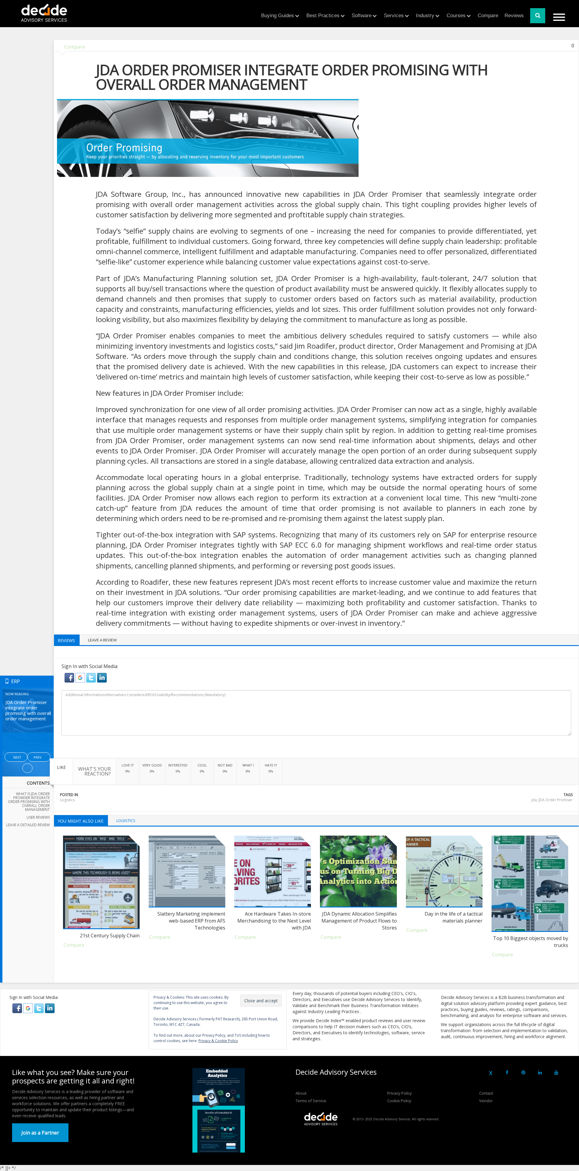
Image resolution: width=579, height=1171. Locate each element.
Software (362, 15)
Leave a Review (102, 640)
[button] (70, 677)
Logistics (67, 799)
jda (534, 799)
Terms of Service (311, 1100)
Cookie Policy (399, 1100)
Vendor (486, 1100)
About (301, 1093)
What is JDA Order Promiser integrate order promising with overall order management (29, 801)
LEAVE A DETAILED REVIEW (28, 824)
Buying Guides (277, 15)
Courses (456, 15)
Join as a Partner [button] (40, 1132)
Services (394, 15)
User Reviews (38, 817)
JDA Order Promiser (556, 799)
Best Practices (323, 15)
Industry (425, 15)
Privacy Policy (399, 1093)
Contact (486, 1093)
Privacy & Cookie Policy (218, 1040)
